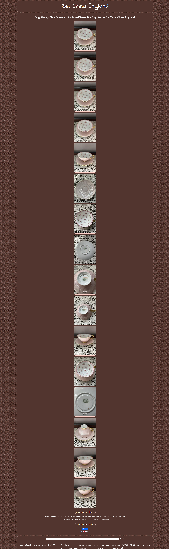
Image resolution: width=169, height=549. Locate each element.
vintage (36, 544)
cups (103, 545)
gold (107, 545)
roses (112, 545)
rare (143, 545)
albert (28, 545)
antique (44, 545)
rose (76, 545)
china (60, 544)
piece (88, 544)
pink (94, 545)
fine (67, 545)
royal (125, 544)
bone (132, 544)
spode (21, 545)
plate (72, 545)
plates (51, 544)
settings (81, 545)
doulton (98, 545)
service (138, 545)
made (117, 545)
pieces (148, 545)
